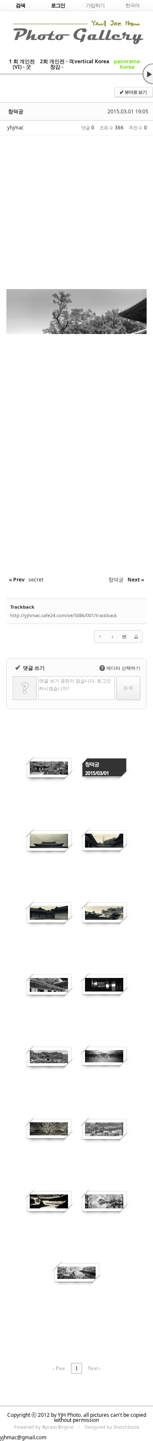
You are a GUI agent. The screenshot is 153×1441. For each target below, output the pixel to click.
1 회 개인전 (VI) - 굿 (22, 64)
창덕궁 (15, 111)
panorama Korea (127, 64)
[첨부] (124, 637)
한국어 (132, 5)
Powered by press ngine (44, 1427)
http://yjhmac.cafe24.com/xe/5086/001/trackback (63, 615)
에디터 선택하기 (120, 668)
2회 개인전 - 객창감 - (57, 64)
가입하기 (95, 5)
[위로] (100, 637)
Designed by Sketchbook (112, 1427)
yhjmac (15, 127)
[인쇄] (136, 637)
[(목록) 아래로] (112, 637)
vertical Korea (91, 61)
